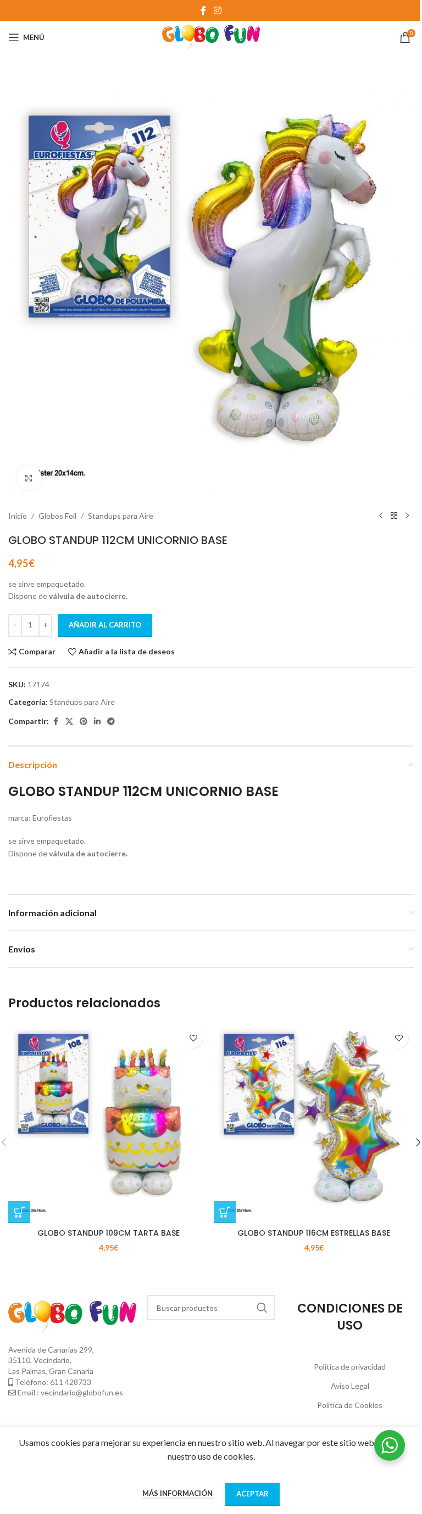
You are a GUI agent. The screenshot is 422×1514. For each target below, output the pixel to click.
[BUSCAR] (262, 1307)
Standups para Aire (120, 515)
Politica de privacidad (350, 1366)
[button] (19, 1212)
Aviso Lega (349, 1385)
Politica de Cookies (349, 1405)
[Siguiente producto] (407, 516)
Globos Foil (57, 515)
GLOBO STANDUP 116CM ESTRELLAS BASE (313, 1232)
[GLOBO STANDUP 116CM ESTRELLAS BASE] (314, 1123)
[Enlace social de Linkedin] (97, 721)
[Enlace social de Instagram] (217, 10)
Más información (178, 1493)
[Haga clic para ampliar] (28, 478)
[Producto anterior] (380, 516)
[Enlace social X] (69, 721)
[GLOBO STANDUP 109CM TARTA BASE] (108, 1123)
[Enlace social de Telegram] (111, 721)
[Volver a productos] (394, 516)
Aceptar (252, 1493)
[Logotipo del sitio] (211, 36)
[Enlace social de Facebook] (203, 10)
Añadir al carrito (105, 624)
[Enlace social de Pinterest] (83, 721)
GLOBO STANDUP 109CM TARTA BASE (108, 1232)
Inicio (17, 515)
